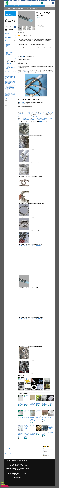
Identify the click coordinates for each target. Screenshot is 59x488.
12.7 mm (23, 113)
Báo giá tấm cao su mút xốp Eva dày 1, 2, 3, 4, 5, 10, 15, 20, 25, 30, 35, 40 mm (10, 77)
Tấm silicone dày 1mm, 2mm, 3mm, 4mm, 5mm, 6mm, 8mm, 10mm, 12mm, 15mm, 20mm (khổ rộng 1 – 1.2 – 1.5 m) (10, 88)
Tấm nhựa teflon (9, 63)
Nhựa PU (7, 53)
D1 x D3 (40, 118)
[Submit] (42, 3)
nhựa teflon (34, 115)
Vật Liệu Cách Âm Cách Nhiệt (9, 71)
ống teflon (37, 118)
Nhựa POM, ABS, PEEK (9, 51)
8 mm (51, 112)
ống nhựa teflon (21, 116)
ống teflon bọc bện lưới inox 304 (32, 112)
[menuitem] (7, 6)
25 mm (32, 113)
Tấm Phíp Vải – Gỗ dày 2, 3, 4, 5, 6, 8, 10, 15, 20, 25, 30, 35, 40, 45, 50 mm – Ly (44, 418)
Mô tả (19, 32)
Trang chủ (7, 8)
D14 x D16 (37, 119)
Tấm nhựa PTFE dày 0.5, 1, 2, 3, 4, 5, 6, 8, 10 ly (50, 418)
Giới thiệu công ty (7, 448)
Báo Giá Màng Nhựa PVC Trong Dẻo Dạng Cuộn (44, 433)
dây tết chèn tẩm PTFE (33, 116)
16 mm (25, 113)
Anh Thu (41, 121)
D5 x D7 (50, 118)
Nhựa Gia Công (8, 46)
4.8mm (47, 112)
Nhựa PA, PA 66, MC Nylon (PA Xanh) (11, 47)
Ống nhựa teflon (9, 60)
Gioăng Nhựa (8, 44)
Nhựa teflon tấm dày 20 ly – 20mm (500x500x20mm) (20, 418)
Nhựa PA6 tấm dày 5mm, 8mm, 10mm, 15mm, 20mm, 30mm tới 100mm (32, 433)
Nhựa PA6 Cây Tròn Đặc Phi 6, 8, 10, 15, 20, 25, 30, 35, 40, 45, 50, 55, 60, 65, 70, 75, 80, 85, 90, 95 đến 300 (32, 419)
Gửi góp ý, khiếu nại (33, 453)
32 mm (37, 113)
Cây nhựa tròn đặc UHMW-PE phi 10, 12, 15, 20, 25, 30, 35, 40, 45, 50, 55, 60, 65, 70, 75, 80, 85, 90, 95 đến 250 (20, 434)
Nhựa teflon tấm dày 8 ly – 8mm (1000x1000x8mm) (38, 418)
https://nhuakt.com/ (17, 477)
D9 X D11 (24, 119)
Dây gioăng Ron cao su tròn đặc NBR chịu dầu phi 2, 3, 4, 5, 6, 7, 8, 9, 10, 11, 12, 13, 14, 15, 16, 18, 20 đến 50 (10, 103)
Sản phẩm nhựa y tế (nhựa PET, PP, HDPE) (10, 68)
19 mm (28, 113)
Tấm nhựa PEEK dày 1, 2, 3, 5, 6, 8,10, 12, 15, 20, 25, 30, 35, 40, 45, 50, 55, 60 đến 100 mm (32, 404)
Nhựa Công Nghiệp (8, 37)
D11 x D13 (31, 119)
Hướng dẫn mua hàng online (34, 448)
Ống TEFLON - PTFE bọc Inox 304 (33, 8)
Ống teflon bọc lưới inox (22, 102)
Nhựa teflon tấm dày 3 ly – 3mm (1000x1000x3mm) (44, 403)
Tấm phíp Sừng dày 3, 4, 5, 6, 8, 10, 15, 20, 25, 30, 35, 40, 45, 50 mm (51, 433)
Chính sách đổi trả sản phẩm (21, 451)
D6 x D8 (52, 118)
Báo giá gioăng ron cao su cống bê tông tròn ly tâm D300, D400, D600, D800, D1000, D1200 (10, 82)
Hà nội (2, 482)
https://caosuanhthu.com (14, 475)
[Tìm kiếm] (15, 27)
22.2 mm (30, 113)
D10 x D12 (27, 119)
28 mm (34, 113)
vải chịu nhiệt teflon (38, 116)
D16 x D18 (40, 119)
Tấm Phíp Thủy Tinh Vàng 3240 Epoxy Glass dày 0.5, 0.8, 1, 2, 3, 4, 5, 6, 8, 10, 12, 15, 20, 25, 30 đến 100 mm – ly (26, 435)
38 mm (39, 113)
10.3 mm (20, 113)
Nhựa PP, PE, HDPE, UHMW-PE (10, 52)
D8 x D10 (22, 119)
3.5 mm (44, 112)
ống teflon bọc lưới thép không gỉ (24, 118)
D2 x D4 (42, 118)
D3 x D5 (45, 118)
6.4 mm (49, 112)
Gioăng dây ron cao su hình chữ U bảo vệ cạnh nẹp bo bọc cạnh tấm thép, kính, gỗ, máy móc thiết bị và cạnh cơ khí (10, 94)
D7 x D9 (19, 119)
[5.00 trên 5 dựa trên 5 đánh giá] (45, 17)
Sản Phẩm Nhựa (14, 8)
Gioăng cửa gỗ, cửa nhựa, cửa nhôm (9, 35)
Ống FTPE (23, 71)
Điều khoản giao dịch (8, 453)
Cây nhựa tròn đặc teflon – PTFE (44, 115)
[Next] (34, 18)
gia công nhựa (44, 116)
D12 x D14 (34, 119)
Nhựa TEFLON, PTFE (21, 8)
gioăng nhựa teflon (26, 116)
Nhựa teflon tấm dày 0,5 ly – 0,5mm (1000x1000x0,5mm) (51, 403)
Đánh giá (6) (22, 32)
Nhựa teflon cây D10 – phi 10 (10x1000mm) (26, 403)
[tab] (19, 32)
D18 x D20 (43, 119)
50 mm (41, 113)
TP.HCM (3, 484)
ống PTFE (22, 56)
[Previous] (19, 18)
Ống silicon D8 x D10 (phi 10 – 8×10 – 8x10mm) (10, 99)
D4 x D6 (47, 118)
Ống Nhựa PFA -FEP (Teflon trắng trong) (11, 58)
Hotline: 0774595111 (5, 486)
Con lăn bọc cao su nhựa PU (38, 433)
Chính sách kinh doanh (21, 448)
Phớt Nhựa (7, 66)
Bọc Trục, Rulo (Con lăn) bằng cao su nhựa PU (38, 403)
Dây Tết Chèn (7, 33)
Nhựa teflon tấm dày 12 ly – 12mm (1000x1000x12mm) (20, 403)
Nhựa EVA (7, 45)
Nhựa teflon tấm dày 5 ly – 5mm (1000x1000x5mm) (26, 418)
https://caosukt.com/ (23, 475)
